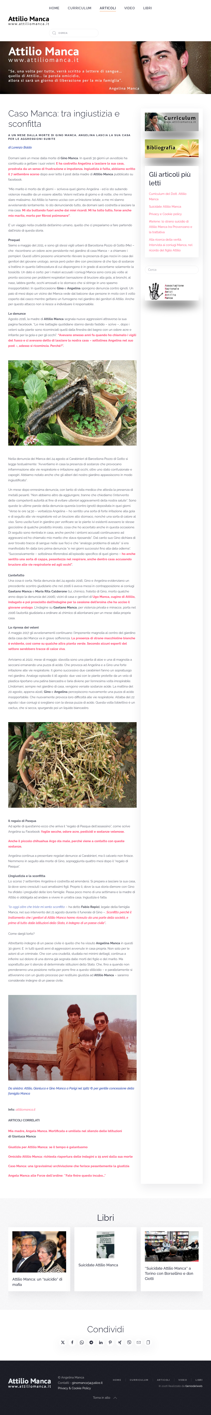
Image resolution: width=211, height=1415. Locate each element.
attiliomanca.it (25, 1109)
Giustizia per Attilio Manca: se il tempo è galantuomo (48, 1147)
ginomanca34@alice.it (87, 1383)
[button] (148, 1342)
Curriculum (79, 8)
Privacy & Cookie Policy (74, 1388)
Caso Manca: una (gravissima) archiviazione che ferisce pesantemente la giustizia (68, 1166)
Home (54, 8)
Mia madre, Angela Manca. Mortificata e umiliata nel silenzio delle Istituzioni (65, 1131)
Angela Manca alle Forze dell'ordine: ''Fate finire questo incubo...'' (57, 1175)
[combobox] (73, 33)
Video (129, 8)
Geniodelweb (193, 1386)
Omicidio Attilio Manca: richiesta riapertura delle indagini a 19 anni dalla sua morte (70, 1156)
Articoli (163, 1380)
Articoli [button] (108, 8)
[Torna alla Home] (28, 20)
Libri (147, 8)
